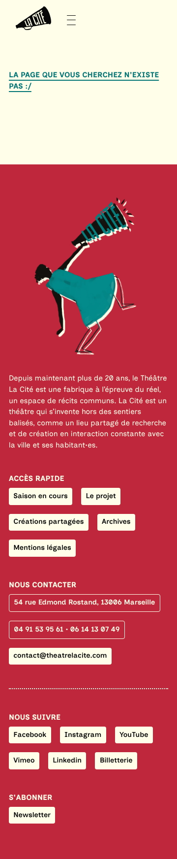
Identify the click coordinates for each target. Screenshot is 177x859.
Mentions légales (42, 547)
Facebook (29, 734)
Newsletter (32, 814)
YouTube (133, 734)
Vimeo (23, 760)
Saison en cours (40, 495)
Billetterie (116, 760)
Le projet (101, 495)
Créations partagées (48, 521)
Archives (116, 521)
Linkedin (67, 760)
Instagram (83, 734)
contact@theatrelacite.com (60, 655)
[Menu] (42, 18)
